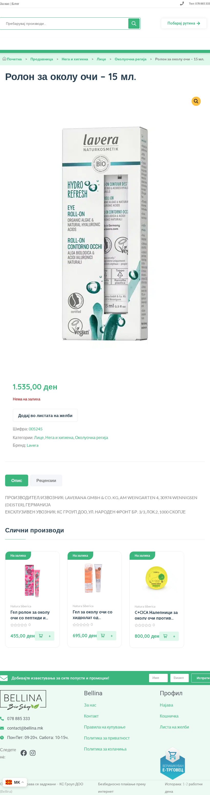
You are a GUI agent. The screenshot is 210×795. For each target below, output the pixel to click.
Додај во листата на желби (45, 415)
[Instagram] (32, 752)
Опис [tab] (16, 480)
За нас (5, 4)
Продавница (41, 59)
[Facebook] (23, 752)
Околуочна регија (130, 59)
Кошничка (169, 715)
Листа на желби (174, 726)
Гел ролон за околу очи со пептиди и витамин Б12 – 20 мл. (31, 615)
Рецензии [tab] (46, 480)
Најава (166, 704)
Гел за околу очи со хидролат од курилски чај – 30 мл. (94, 614)
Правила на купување (104, 726)
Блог (15, 4)
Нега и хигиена (75, 59)
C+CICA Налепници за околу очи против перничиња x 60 (156, 615)
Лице (101, 59)
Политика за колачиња (105, 748)
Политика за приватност (107, 737)
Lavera (32, 445)
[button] (196, 101)
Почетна (14, 59)
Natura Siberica (20, 606)
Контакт (91, 715)
